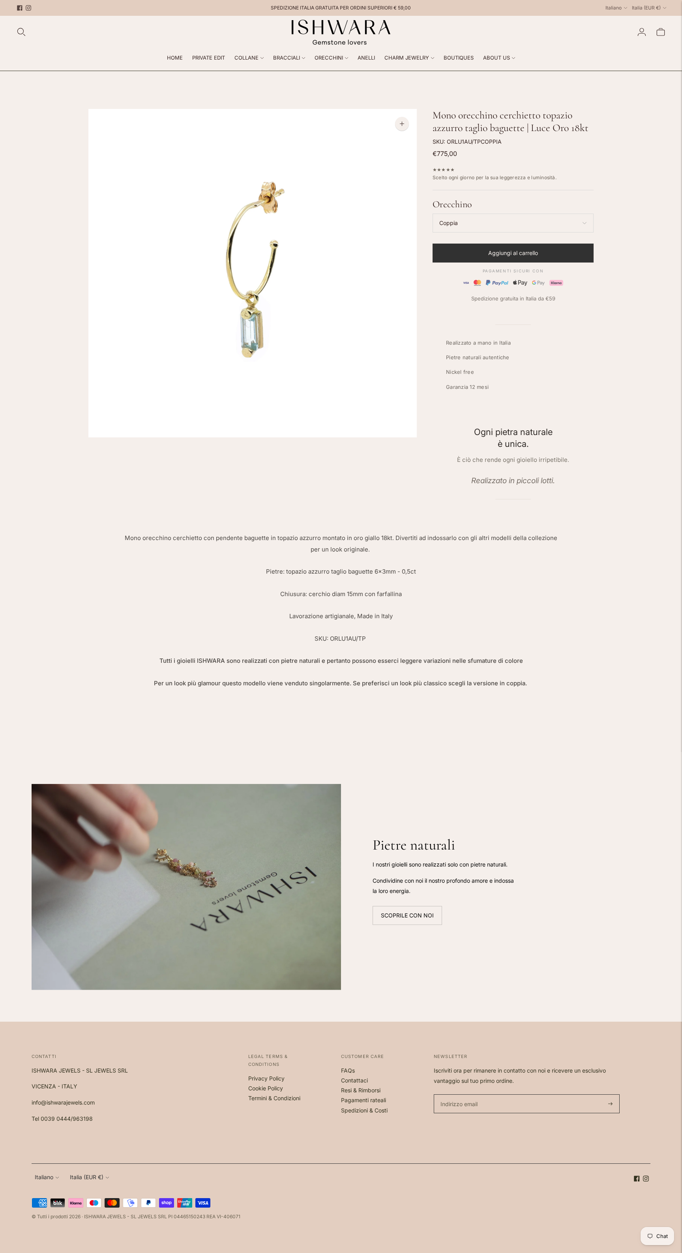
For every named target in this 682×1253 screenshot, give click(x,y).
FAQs (348, 1070)
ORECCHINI (329, 57)
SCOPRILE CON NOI (407, 915)
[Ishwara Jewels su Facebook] (19, 8)
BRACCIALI (286, 57)
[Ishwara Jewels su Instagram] (28, 8)
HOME (175, 57)
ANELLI (366, 57)
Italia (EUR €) (646, 8)
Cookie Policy (265, 1088)
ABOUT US (496, 57)
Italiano (613, 8)
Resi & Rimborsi (360, 1090)
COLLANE (246, 57)
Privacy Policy (266, 1078)
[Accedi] (641, 32)
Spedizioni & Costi (364, 1110)
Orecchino (452, 204)
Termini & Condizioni (274, 1098)
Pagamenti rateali (363, 1100)
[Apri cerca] (21, 32)
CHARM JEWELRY (406, 57)
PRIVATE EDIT (208, 57)
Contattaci (354, 1080)
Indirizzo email (458, 1094)
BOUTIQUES (459, 57)
